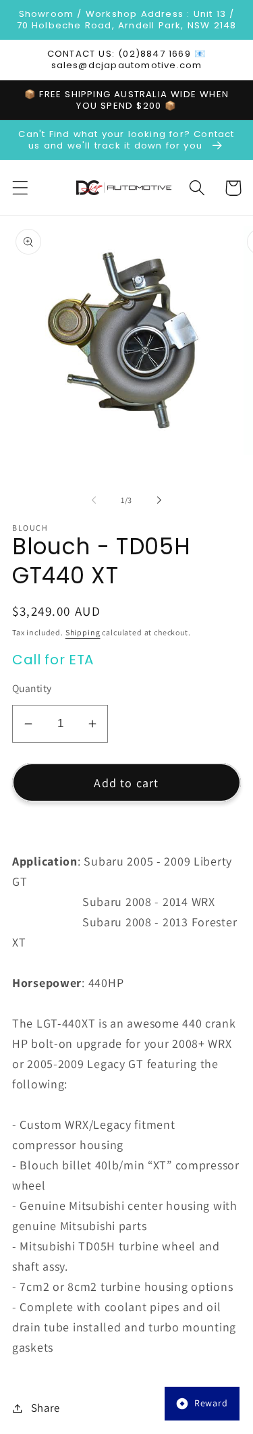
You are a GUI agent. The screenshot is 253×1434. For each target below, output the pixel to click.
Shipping (83, 632)
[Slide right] (159, 500)
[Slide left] (94, 500)
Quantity (32, 688)
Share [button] (45, 1407)
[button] (20, 188)
